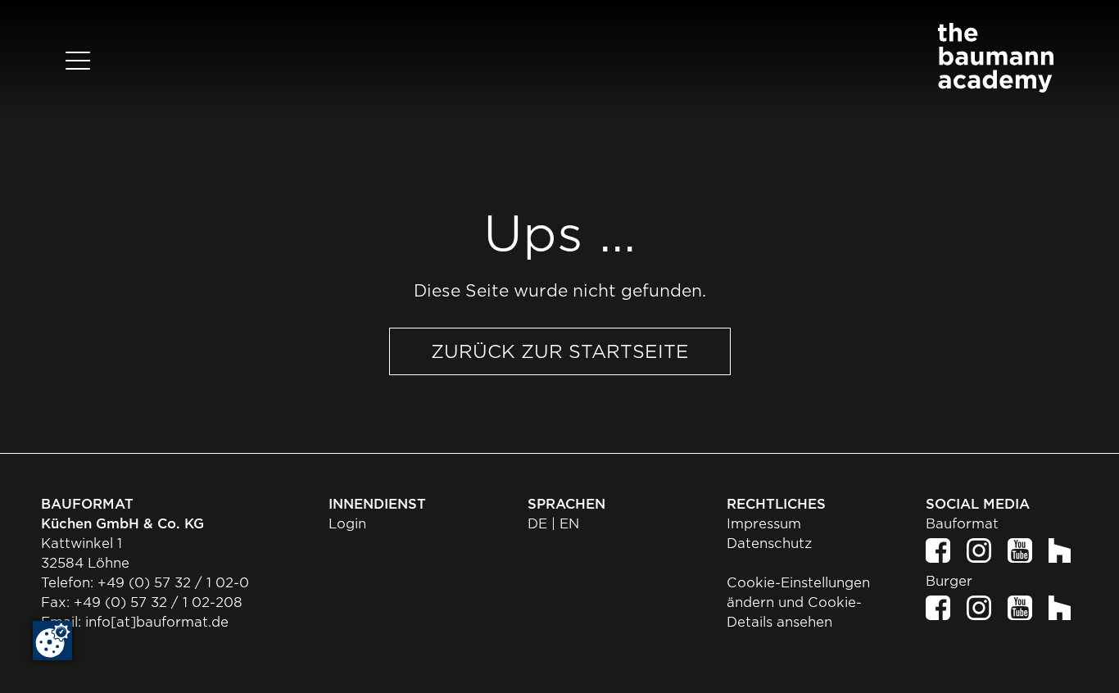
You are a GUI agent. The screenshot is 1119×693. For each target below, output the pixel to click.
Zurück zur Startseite (560, 351)
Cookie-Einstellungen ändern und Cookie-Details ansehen (798, 602)
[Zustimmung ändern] (52, 640)
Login (347, 524)
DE (537, 524)
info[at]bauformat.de (157, 622)
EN (569, 524)
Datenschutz (769, 543)
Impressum (764, 524)
